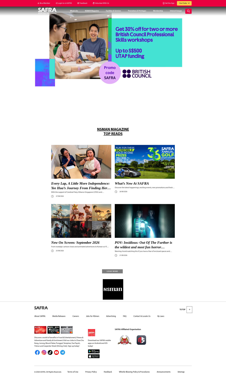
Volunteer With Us (102, 3)
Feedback (83, 3)
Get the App (169, 3)
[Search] (188, 11)
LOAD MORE (112, 271)
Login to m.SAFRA (65, 3)
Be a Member (45, 3)
